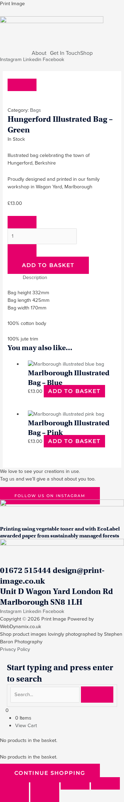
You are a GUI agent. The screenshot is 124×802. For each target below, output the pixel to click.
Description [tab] (35, 277)
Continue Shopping (49, 773)
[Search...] (45, 694)
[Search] (97, 694)
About (39, 53)
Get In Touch (65, 53)
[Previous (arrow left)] (14, 796)
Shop (86, 53)
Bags (35, 110)
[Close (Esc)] (105, 783)
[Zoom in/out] (14, 783)
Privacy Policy (15, 649)
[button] (41, 53)
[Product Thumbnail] (22, 85)
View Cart (26, 725)
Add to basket (48, 265)
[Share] (75, 783)
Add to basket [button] (74, 391)
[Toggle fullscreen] (44, 783)
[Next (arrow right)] (44, 796)
